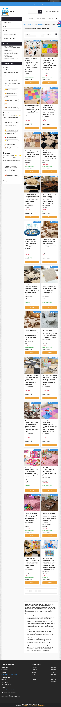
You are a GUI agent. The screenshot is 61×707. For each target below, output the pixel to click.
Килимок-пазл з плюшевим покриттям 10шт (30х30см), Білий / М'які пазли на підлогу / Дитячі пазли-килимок (49, 333)
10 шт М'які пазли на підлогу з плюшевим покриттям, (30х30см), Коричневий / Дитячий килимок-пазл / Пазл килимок (49, 517)
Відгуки (5, 30)
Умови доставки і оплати (9, 38)
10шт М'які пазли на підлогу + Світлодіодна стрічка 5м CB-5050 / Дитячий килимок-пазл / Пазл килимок (32, 516)
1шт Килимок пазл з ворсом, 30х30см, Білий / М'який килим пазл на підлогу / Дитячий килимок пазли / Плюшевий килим (49, 289)
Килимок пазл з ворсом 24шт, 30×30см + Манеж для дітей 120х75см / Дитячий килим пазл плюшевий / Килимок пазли (49, 380)
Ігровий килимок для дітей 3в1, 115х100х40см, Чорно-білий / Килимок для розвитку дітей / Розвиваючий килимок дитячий (31, 64)
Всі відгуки (6, 181)
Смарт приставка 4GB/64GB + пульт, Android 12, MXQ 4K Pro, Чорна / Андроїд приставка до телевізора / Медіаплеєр (12, 123)
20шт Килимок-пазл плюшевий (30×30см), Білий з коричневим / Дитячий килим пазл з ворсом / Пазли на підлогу (49, 244)
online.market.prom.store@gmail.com (10, 689)
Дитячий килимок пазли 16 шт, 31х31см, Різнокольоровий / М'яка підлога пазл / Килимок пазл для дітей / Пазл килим (49, 110)
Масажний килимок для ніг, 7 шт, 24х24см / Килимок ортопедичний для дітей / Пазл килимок (32, 154)
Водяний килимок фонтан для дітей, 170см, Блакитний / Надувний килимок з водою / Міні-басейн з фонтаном (31, 244)
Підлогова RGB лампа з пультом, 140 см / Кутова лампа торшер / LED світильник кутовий (11, 168)
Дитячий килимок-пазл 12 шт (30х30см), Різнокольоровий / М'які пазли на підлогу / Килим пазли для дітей (32, 109)
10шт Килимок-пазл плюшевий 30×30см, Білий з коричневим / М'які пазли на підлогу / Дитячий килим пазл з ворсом (32, 289)
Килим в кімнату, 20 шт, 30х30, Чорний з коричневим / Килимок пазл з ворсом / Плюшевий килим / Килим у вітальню (49, 199)
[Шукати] (40, 12)
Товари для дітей (32, 24)
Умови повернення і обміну (9, 34)
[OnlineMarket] (5, 12)
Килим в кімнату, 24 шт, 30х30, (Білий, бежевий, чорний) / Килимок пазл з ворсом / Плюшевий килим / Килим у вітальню (32, 199)
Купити (32, 82)
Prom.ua (37, 704)
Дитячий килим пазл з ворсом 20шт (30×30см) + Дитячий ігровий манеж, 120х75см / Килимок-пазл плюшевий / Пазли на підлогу (32, 426)
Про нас (51, 18)
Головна (30, 18)
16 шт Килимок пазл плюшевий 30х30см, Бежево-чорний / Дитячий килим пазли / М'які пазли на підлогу (49, 154)
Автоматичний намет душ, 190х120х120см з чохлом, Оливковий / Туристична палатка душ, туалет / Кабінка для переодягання (12, 82)
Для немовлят (40, 24)
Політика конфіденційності (39, 705)
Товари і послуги (41, 18)
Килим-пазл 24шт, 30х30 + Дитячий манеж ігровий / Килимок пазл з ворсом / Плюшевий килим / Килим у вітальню (32, 563)
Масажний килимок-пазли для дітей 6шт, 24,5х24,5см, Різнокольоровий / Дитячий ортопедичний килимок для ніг (49, 63)
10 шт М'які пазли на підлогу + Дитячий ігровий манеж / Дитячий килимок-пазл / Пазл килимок (49, 471)
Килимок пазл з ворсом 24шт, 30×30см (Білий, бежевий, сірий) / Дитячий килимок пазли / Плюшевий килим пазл (32, 380)
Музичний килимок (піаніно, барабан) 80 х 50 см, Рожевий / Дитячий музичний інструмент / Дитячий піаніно (31, 472)
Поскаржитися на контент (27, 705)
